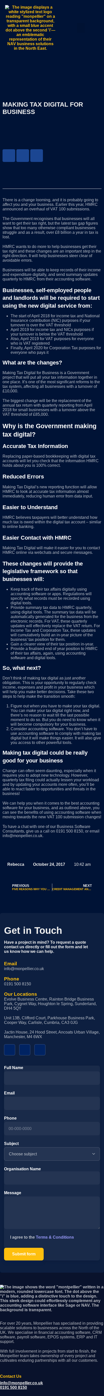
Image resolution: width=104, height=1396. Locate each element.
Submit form (24, 1254)
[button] (81, 28)
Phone (10, 1118)
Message (12, 1193)
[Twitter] (22, 155)
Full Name (13, 1068)
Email (9, 1093)
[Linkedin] (36, 155)
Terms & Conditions (55, 1237)
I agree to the (42, 1237)
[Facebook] (9, 155)
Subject (11, 1143)
